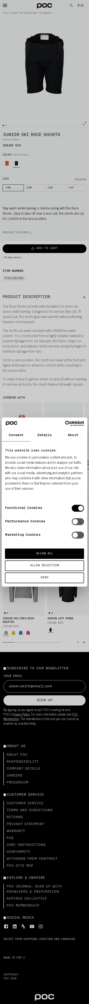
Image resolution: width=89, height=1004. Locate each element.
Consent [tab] (16, 435)
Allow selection (44, 565)
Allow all (44, 553)
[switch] (78, 521)
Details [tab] (44, 435)
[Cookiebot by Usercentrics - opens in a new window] (65, 423)
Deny (45, 577)
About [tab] (73, 435)
